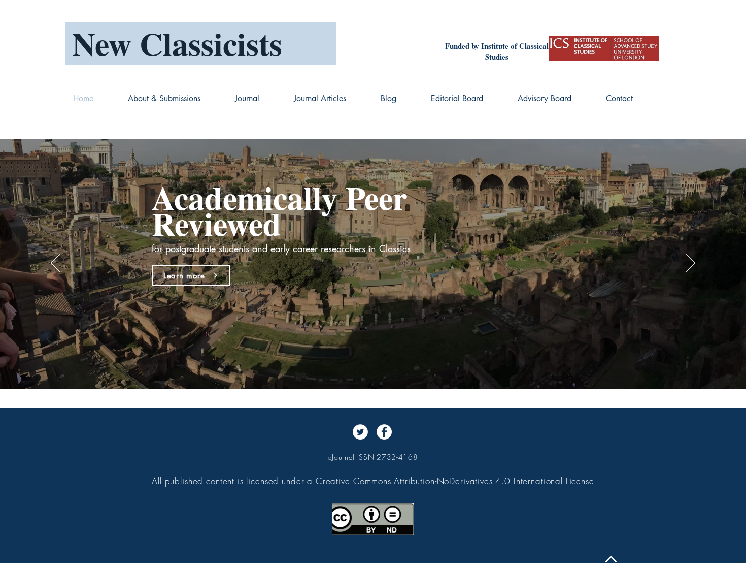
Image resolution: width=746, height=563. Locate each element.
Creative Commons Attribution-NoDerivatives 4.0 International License (455, 481)
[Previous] (55, 263)
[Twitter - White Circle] (360, 432)
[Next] (690, 263)
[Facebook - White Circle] (384, 432)
